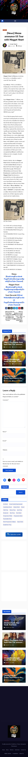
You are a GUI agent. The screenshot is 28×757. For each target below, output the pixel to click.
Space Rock (20, 521)
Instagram (18, 279)
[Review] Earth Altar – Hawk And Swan (12, 624)
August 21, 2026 (9, 627)
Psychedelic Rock (7, 518)
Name (5, 431)
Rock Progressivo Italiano (9, 521)
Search (5, 487)
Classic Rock (17, 507)
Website (5, 450)
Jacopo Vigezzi (13, 44)
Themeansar (14, 746)
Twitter (11, 279)
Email (5, 441)
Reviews (7, 620)
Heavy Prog (12, 510)
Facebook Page (14, 299)
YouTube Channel (15, 281)
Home (3, 749)
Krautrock (5, 513)
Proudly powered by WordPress (9, 744)
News (5, 30)
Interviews (17, 749)
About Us (21, 753)
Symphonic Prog (7, 524)
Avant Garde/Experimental (15, 504)
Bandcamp (10, 276)
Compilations (15, 753)
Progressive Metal (7, 515)
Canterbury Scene (7, 507)
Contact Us (23, 749)
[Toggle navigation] (15, 21)
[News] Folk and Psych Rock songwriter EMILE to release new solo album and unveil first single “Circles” (9, 316)
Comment (6, 400)
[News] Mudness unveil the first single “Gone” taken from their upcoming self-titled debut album (18, 316)
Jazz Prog (19, 510)
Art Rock (5, 504)
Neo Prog (12, 513)
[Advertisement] (14, 556)
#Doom (20, 46)
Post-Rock (18, 513)
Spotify (19, 289)
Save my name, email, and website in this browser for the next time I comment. (13, 464)
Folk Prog (5, 510)
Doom (22, 507)
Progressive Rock (18, 515)
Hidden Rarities (7, 753)
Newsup (22, 744)
